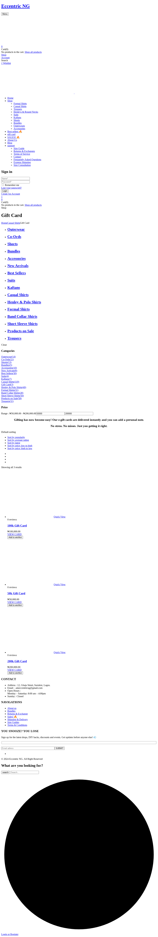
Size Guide (19, 148)
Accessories (19, 128)
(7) (10, 379)
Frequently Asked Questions (27, 159)
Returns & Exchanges (24, 151)
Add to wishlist (15, 537)
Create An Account (10, 194)
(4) (7, 376)
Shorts (17, 120)
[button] (79, 46)
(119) (16, 381)
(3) (11, 384)
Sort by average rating (18, 440)
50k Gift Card (16, 593)
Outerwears (19, 125)
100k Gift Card (17, 525)
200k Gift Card (17, 661)
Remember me (12, 185)
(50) (22, 395)
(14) (14, 356)
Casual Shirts (20, 106)
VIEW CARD (14, 534)
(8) (15, 370)
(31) (16, 390)
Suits (16, 114)
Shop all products (33, 52)
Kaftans (17, 117)
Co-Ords (14, 237)
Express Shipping (22, 162)
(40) (24, 387)
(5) (10, 365)
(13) (9, 362)
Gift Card (5, 384)
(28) (21, 393)
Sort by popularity (16, 437)
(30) (15, 373)
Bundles (18, 123)
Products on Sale (20, 331)
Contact (17, 156)
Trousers (18, 109)
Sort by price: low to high (19, 445)
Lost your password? (11, 188)
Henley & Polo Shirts (24, 302)
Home (4, 223)
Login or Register (9, 934)
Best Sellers (16, 273)
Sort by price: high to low (19, 448)
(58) (20, 398)
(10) (15, 368)
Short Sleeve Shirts (22, 324)
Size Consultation (22, 165)
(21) (12, 359)
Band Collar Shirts (22, 316)
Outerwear (16, 229)
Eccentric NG (15, 6)
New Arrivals (17, 266)
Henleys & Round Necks (26, 112)
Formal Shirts (20, 103)
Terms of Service (22, 154)
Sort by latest (13, 443)
